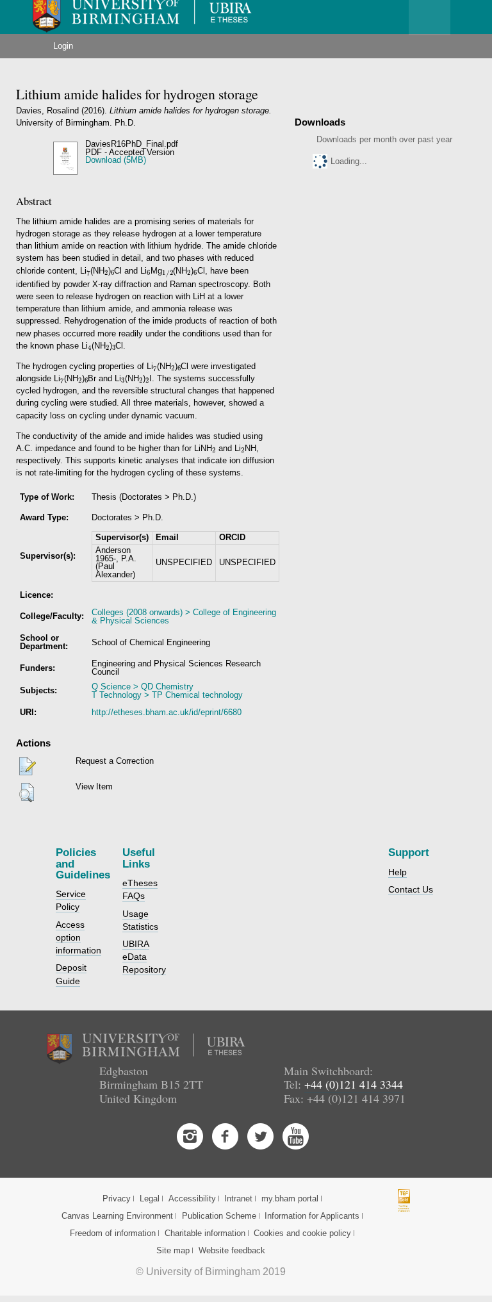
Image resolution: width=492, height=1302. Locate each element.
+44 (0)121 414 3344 (353, 1084)
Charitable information (205, 1233)
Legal (150, 1198)
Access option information (78, 937)
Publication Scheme (219, 1216)
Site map (173, 1250)
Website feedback (232, 1250)
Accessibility (192, 1198)
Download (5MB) (115, 160)
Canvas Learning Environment (117, 1216)
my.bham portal (289, 1198)
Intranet (238, 1198)
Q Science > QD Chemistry (142, 686)
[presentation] (88, 273)
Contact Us (410, 889)
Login (63, 46)
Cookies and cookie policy (302, 1233)
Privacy (116, 1198)
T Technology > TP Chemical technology (167, 695)
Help (397, 872)
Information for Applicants (312, 1216)
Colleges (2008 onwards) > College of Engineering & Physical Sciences (184, 616)
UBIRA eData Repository (144, 957)
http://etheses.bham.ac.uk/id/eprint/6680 (167, 712)
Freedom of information (113, 1233)
